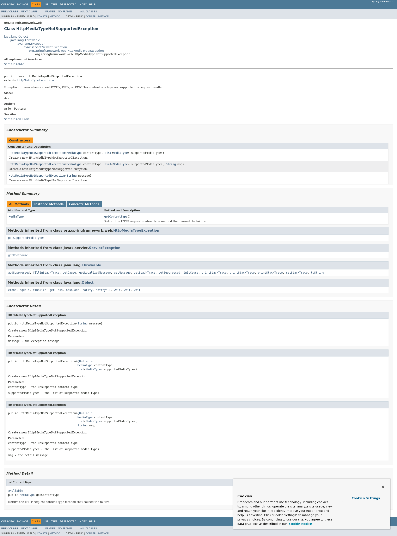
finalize (39, 290)
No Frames (65, 11)
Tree (54, 4)
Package (22, 4)
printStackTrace (214, 272)
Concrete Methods (84, 204)
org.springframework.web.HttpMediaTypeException (66, 50)
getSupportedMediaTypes (26, 237)
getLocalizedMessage (95, 272)
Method (55, 16)
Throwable (91, 265)
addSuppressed (19, 272)
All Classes (88, 11)
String (171, 164)
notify (87, 290)
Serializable (14, 64)
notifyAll (103, 290)
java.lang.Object (16, 36)
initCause (190, 272)
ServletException (104, 248)
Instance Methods (48, 204)
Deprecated (68, 4)
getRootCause (18, 255)
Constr (42, 16)
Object (88, 283)
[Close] (382, 486)
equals (25, 290)
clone (12, 290)
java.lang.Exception (31, 43)
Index (83, 4)
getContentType (115, 216)
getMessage (122, 272)
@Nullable (85, 361)
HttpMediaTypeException (35, 80)
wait (117, 290)
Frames (50, 11)
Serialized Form (16, 119)
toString (317, 272)
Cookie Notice (300, 523)
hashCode (72, 290)
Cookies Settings (366, 498)
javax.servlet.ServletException (45, 47)
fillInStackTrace (46, 272)
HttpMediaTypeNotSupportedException (37, 152)
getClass (56, 290)
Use (46, 4)
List (108, 152)
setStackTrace (296, 272)
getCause (69, 272)
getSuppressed (169, 272)
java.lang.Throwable (25, 40)
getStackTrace (144, 272)
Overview (7, 4)
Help (92, 4)
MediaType (74, 152)
